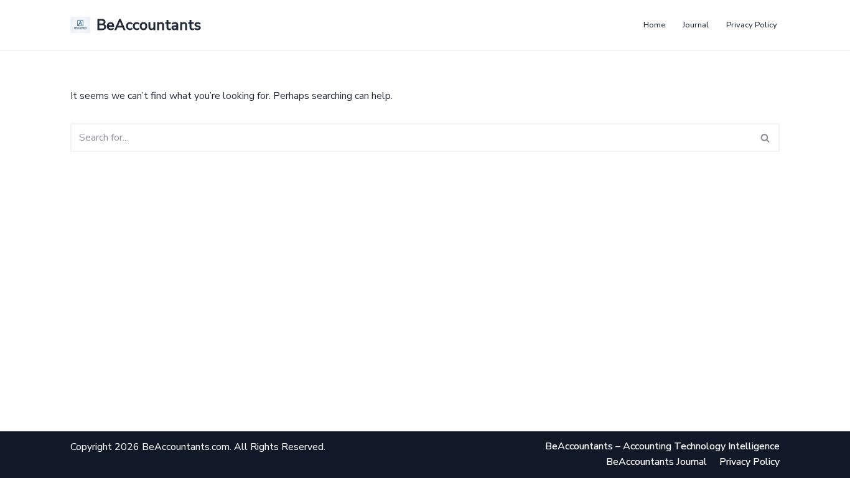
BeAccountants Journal (656, 462)
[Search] (766, 137)
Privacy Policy (751, 24)
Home (654, 24)
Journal (696, 24)
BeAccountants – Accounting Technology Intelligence (662, 446)
